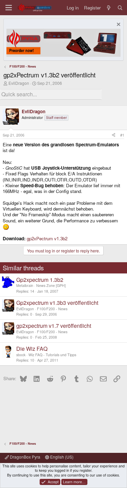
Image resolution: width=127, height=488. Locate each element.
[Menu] (8, 7)
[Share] (113, 135)
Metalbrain (24, 285)
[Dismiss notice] (118, 25)
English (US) (61, 457)
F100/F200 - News (52, 308)
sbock (20, 354)
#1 (122, 135)
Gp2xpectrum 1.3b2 (39, 280)
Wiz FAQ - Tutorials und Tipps (52, 354)
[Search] (120, 7)
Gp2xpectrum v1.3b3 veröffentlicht (57, 303)
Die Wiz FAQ (31, 348)
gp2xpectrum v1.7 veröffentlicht (53, 326)
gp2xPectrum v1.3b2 (47, 238)
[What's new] (108, 7)
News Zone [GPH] (51, 285)
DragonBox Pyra (24, 457)
